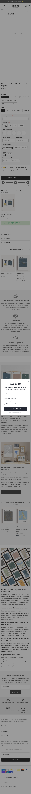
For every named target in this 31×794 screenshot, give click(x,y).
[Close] (28, 381)
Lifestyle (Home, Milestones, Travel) (15, 403)
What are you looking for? (9, 398)
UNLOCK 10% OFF (15, 408)
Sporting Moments (11, 401)
